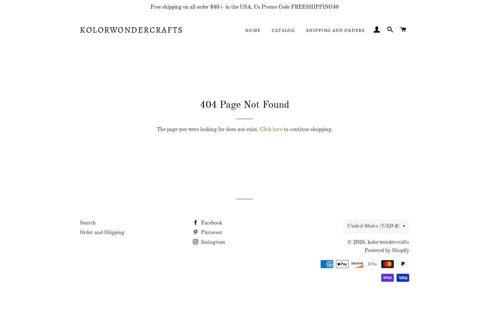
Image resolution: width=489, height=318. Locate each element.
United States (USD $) (373, 226)
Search (88, 223)
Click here (271, 129)
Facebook (211, 223)
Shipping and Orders (335, 30)
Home (253, 30)
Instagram (212, 242)
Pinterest (211, 233)
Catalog (283, 30)
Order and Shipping (102, 233)
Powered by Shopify (387, 250)
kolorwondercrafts (131, 30)
